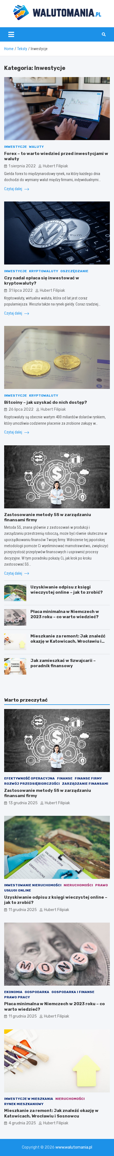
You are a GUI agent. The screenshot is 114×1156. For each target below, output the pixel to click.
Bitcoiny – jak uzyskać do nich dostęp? (45, 402)
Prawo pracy (17, 997)
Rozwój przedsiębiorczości (32, 784)
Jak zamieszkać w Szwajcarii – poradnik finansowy (63, 663)
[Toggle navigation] (11, 34)
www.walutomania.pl (73, 1147)
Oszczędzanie (74, 271)
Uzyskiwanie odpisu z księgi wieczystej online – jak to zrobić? (66, 590)
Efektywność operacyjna (29, 778)
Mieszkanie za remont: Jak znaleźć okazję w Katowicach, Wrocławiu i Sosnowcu (67, 641)
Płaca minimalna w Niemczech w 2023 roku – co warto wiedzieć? (64, 614)
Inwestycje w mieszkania (28, 1099)
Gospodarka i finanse (72, 992)
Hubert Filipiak (55, 166)
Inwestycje (15, 147)
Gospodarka (37, 992)
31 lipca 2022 (21, 290)
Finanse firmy (88, 778)
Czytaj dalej (13, 189)
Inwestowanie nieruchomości (32, 885)
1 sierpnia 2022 (22, 166)
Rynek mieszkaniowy (23, 1104)
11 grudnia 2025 (23, 909)
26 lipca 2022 (21, 409)
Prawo (101, 885)
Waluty (36, 147)
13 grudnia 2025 (23, 803)
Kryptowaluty (43, 271)
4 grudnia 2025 (22, 1123)
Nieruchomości (78, 885)
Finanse (64, 778)
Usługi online (17, 890)
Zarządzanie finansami (85, 784)
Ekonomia (13, 992)
